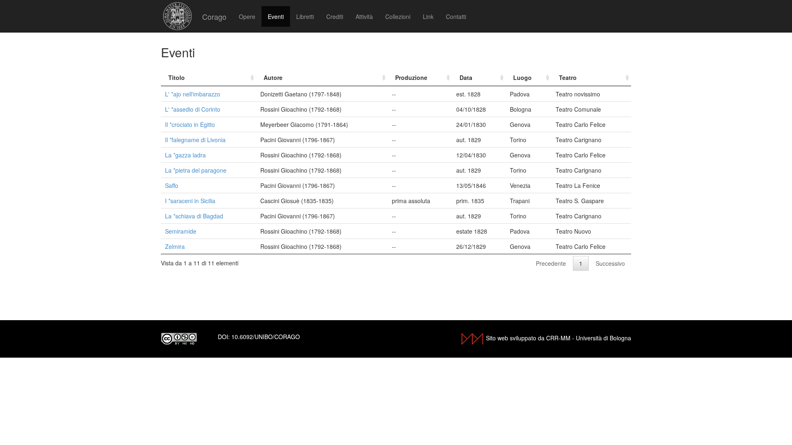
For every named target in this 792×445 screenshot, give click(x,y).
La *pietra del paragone (195, 170)
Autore (273, 77)
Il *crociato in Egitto (190, 124)
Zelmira (175, 246)
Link (428, 16)
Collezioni (397, 16)
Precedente (551, 263)
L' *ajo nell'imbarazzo (192, 94)
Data (466, 77)
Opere (247, 16)
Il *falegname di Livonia (195, 140)
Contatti (456, 16)
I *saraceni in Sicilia (190, 201)
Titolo (176, 77)
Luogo (522, 77)
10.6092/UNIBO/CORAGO (265, 337)
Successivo (610, 263)
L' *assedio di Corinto (192, 109)
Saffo (171, 185)
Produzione (411, 77)
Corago (214, 16)
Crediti (334, 16)
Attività (364, 16)
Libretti (305, 16)
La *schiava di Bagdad (194, 216)
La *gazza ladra (185, 155)
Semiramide (180, 231)
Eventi (276, 16)
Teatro (568, 77)
